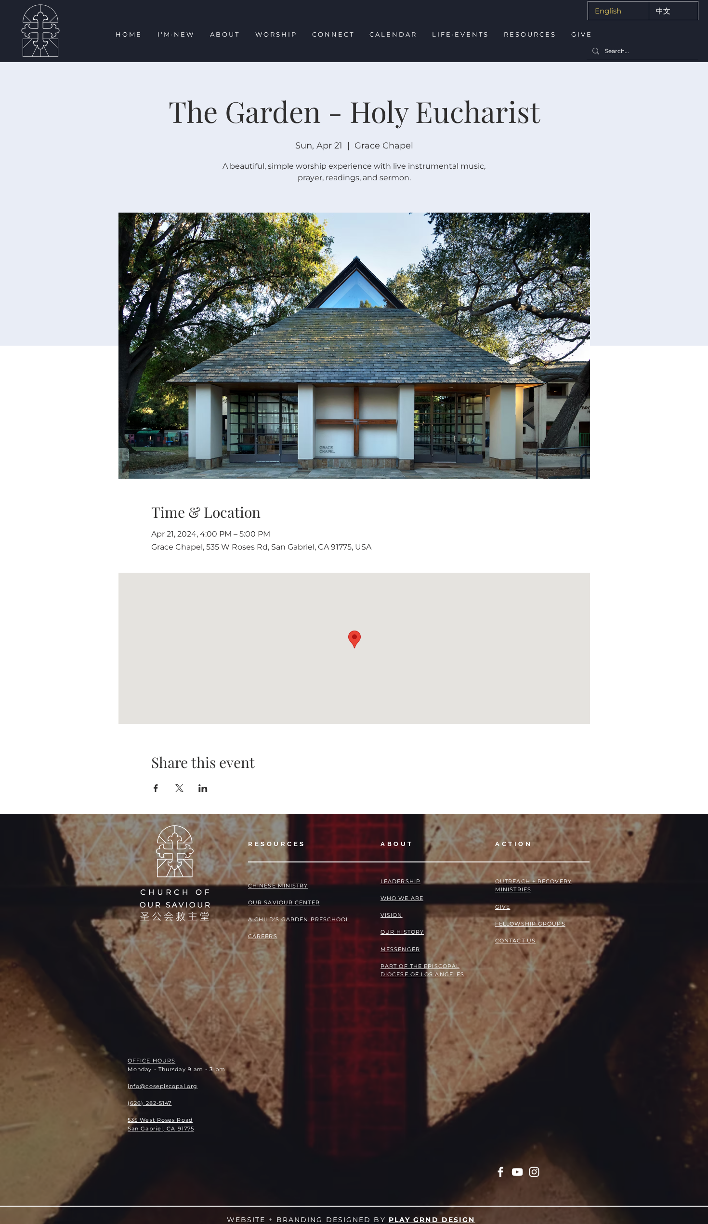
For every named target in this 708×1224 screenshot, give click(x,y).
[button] (175, 34)
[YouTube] (517, 1172)
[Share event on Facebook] (155, 788)
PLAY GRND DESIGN (432, 1219)
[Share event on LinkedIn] (203, 788)
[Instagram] (534, 1172)
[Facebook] (500, 1172)
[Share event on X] (179, 788)
